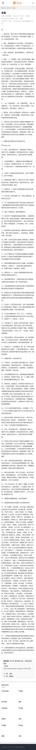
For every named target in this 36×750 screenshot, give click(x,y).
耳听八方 (6, 256)
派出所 (15, 203)
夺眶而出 (19, 389)
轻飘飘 (24, 475)
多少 (12, 76)
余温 (6, 666)
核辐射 (11, 676)
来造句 (3, 8)
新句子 (9, 8)
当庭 (10, 674)
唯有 (19, 89)
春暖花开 (10, 477)
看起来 (12, 374)
